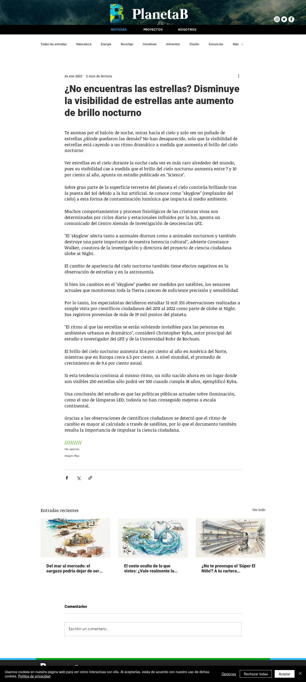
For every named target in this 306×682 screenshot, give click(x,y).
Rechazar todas (256, 673)
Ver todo (258, 509)
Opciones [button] (229, 673)
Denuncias (216, 44)
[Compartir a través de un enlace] (90, 478)
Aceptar (284, 673)
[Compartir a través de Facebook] (67, 478)
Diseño (194, 44)
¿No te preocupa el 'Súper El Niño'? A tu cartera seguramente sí (228, 568)
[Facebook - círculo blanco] (291, 19)
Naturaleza (83, 44)
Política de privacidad (34, 676)
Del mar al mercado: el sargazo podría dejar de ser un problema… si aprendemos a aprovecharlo (75, 568)
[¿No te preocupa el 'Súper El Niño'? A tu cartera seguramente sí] (230, 537)
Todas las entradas (54, 44)
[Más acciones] (238, 76)
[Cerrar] (300, 674)
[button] (118, 29)
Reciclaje (127, 44)
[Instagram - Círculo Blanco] (277, 19)
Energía (106, 44)
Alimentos (173, 44)
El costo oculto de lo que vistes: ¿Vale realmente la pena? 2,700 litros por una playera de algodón (149, 568)
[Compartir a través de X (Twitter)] (78, 478)
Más (236, 44)
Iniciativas (150, 44)
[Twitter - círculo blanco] (284, 19)
